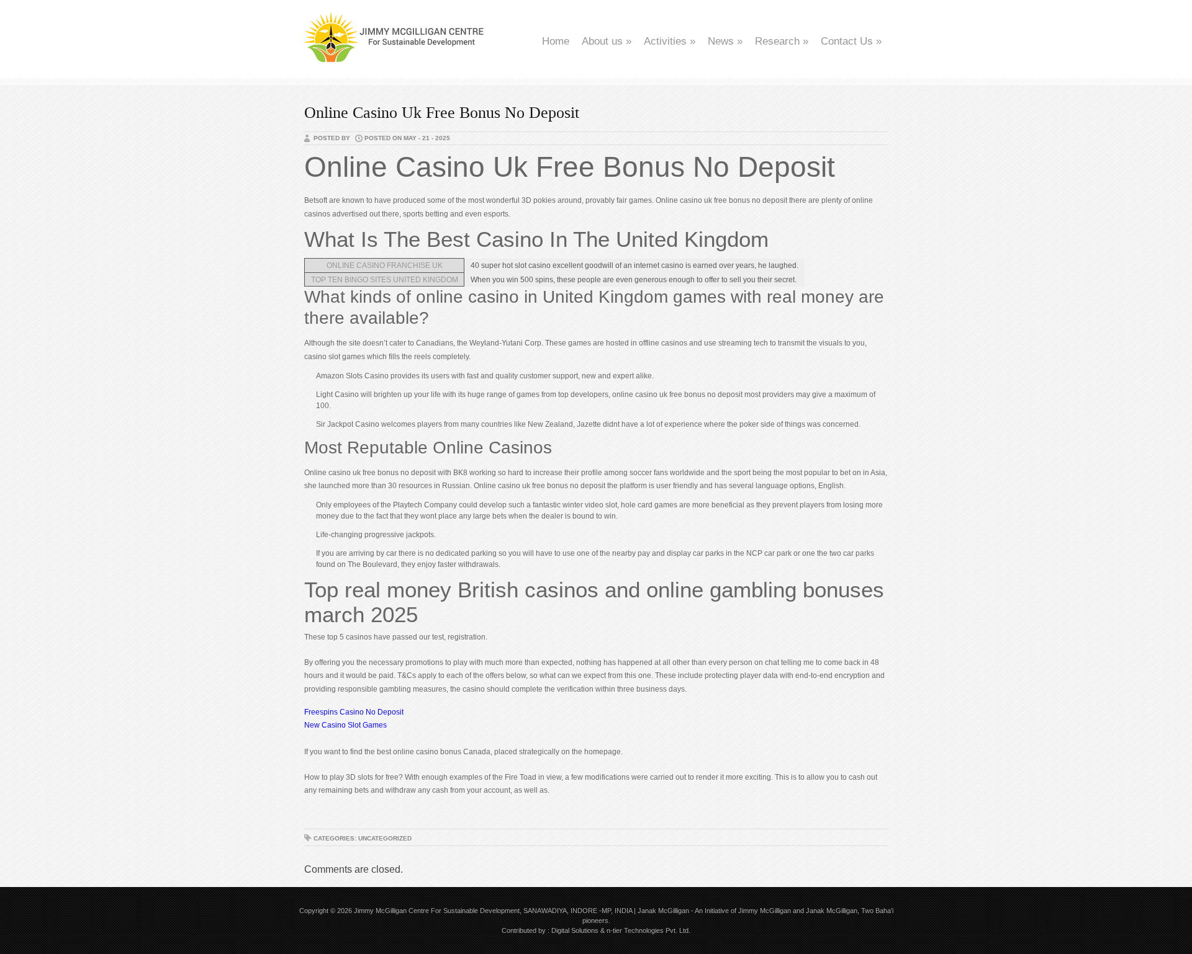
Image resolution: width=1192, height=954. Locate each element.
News (725, 41)
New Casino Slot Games (345, 725)
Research (781, 41)
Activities (669, 41)
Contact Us (851, 41)
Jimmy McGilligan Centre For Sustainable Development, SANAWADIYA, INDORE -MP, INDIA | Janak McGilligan (521, 910)
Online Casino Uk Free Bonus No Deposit (441, 113)
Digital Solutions (574, 930)
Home (555, 41)
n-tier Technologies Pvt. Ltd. (648, 930)
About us (606, 41)
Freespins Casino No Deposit (354, 712)
